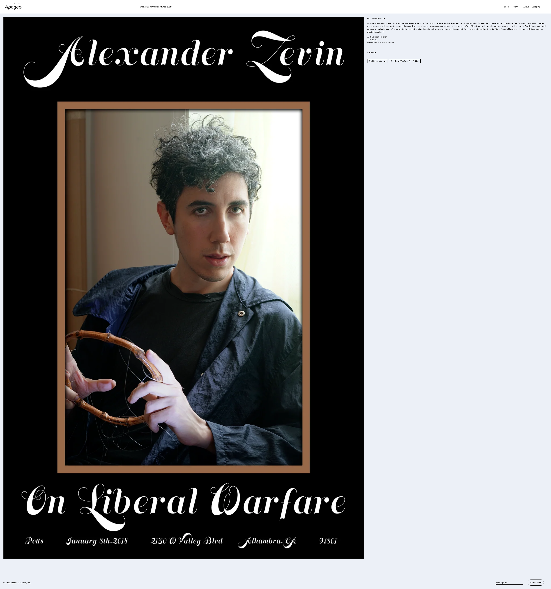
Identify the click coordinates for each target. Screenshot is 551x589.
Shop (506, 7)
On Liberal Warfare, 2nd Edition (404, 61)
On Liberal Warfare (377, 61)
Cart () (536, 7)
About (526, 7)
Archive (516, 7)
